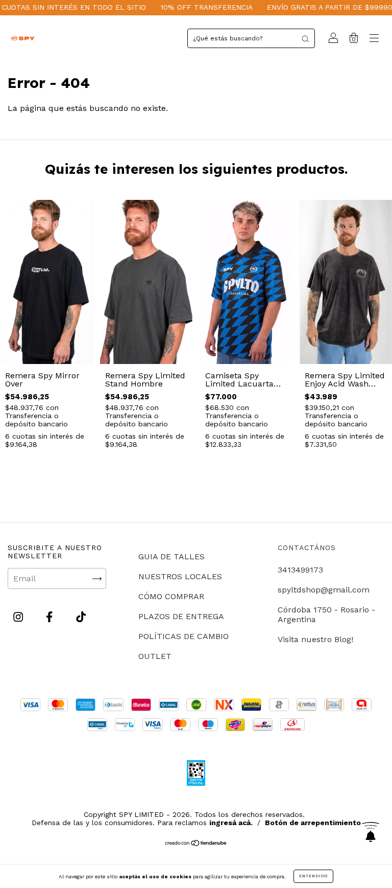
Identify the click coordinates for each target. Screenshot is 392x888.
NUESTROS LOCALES (180, 576)
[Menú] (374, 39)
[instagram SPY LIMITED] (19, 617)
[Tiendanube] (196, 844)
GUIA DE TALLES (171, 556)
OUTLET (155, 656)
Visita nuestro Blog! (315, 639)
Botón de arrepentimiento (313, 822)
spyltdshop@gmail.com (324, 590)
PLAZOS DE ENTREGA (181, 616)
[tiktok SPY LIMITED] (80, 617)
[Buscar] (305, 38)
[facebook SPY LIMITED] (50, 617)
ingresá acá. (231, 822)
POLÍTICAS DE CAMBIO (183, 636)
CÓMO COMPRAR (171, 596)
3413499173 (300, 570)
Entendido (313, 876)
